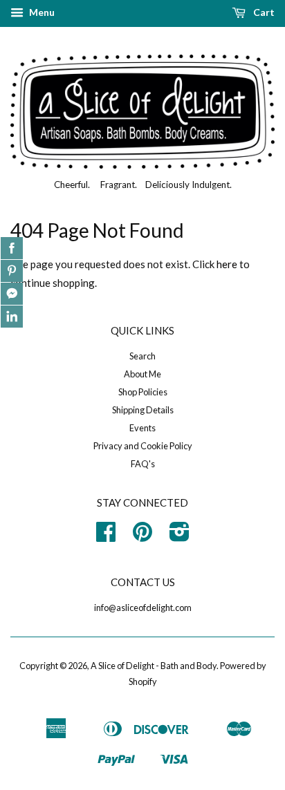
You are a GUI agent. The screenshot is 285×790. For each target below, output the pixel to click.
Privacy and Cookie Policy (142, 445)
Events (142, 427)
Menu (41, 12)
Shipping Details (143, 409)
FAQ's (143, 463)
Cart (263, 12)
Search (142, 355)
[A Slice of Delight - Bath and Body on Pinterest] (142, 536)
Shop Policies (142, 391)
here (227, 264)
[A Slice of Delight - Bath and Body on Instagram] (179, 536)
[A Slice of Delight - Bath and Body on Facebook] (105, 536)
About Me (142, 373)
